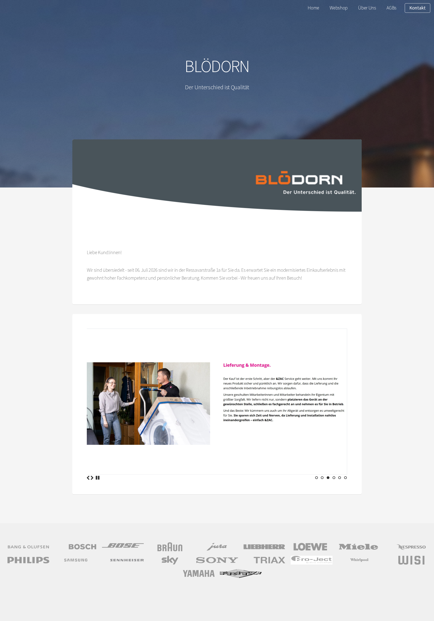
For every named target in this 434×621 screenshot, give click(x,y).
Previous (88, 478)
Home (313, 8)
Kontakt (417, 8)
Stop (98, 478)
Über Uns (367, 8)
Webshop (339, 8)
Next (92, 478)
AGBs (391, 8)
